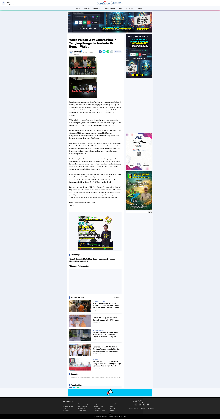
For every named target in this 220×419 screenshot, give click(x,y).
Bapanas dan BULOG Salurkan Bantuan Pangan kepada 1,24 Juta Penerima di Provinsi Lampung (106, 349)
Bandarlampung (99, 330)
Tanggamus (66, 410)
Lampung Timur (82, 406)
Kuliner (120, 8)
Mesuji (111, 406)
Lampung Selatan (99, 301)
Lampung (96, 344)
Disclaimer (142, 408)
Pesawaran (81, 408)
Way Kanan (113, 410)
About (131, 408)
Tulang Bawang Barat (100, 410)
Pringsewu (112, 408)
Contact (136, 408)
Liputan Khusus (129, 8)
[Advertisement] (95, 282)
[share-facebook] (100, 51)
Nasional (78, 8)
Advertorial (86, 8)
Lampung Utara (96, 8)
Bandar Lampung (83, 404)
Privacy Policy (151, 408)
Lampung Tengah (68, 406)
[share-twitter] (104, 51)
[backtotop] (110, 414)
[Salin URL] (111, 51)
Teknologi (139, 8)
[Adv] (139, 56)
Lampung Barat (98, 404)
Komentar (118, 51)
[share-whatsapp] (107, 51)
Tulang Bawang (82, 410)
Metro (64, 408)
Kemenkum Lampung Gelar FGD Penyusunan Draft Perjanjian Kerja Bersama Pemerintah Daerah (107, 363)
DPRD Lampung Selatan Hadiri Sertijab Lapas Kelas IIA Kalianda (106, 319)
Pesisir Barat (97, 408)
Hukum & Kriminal (109, 8)
